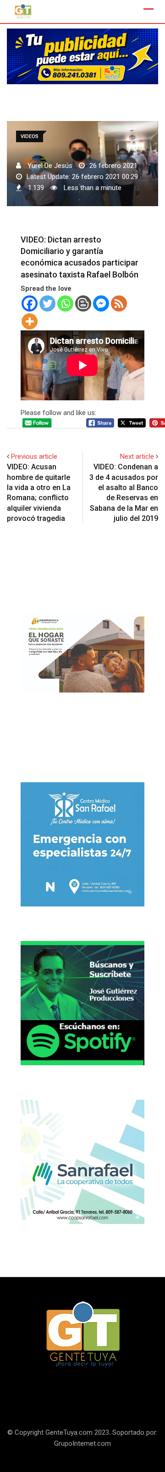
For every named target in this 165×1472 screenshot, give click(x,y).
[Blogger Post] (83, 303)
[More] (30, 321)
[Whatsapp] (65, 303)
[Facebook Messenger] (101, 303)
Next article (137, 456)
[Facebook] (30, 303)
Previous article (34, 456)
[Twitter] (47, 303)
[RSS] (119, 303)
